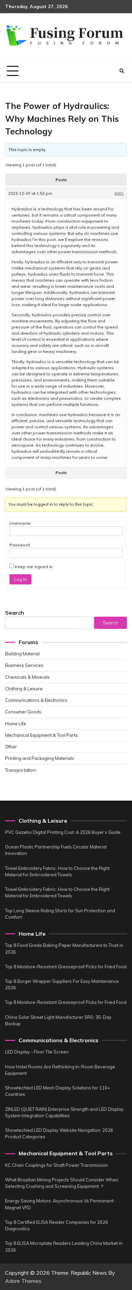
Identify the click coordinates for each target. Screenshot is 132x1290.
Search (14, 612)
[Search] (122, 71)
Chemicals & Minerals (27, 677)
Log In (20, 579)
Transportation (20, 770)
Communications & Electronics (36, 700)
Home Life (15, 723)
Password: (20, 544)
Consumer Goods (23, 711)
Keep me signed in (33, 566)
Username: (20, 523)
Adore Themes (23, 1280)
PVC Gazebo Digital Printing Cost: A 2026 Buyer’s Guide (62, 832)
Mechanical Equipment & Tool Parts (41, 735)
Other (11, 746)
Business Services (24, 665)
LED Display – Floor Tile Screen (37, 1051)
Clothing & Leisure (24, 688)
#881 (119, 193)
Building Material (22, 653)
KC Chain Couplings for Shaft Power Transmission (56, 1165)
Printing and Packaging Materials (39, 758)
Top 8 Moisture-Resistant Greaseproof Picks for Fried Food (66, 966)
